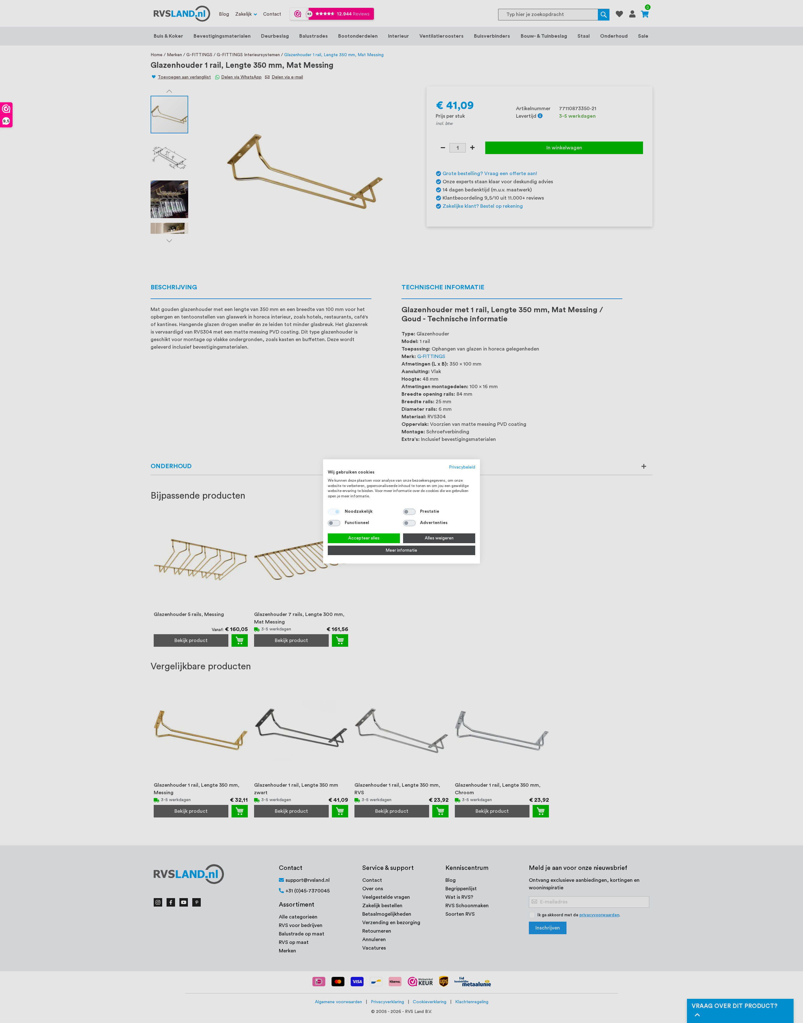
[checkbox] (409, 512)
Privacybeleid (462, 467)
